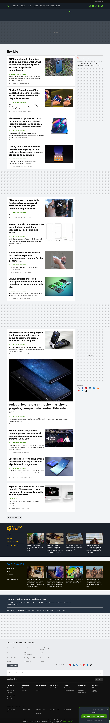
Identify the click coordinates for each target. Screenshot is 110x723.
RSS (98, 387)
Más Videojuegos (12, 579)
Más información (67, 721)
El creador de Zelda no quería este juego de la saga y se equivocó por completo (74, 581)
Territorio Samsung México (50, 6)
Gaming (23, 6)
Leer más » (24, 80)
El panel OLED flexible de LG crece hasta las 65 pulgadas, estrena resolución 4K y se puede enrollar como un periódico (26, 490)
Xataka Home (15, 528)
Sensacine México (40, 709)
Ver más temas (12, 665)
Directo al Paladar (54, 688)
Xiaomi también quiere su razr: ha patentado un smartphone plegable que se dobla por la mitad (26, 228)
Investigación (20, 610)
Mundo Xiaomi (11, 699)
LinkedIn (82, 390)
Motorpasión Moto (69, 690)
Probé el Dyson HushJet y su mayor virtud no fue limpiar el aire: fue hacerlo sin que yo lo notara (35, 548)
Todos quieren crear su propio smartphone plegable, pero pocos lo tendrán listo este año (38, 408)
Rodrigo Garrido (18, 166)
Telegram (94, 387)
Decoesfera (81, 690)
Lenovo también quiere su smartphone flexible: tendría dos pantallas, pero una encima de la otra (26, 282)
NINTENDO (10, 575)
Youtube (93, 6)
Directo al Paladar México (54, 710)
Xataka (9, 688)
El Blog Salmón (96, 688)
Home (30, 6)
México (9, 661)
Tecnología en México (48, 610)
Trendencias (81, 688)
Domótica (10, 535)
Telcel (42, 661)
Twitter (90, 6)
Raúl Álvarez (17, 452)
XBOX (8, 572)
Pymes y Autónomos (95, 690)
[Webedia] (99, 1)
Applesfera (10, 692)
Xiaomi (87, 65)
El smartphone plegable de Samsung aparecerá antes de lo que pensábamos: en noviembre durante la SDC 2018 (25, 434)
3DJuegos (24, 688)
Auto (36, 6)
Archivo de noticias (15, 517)
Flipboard (78, 390)
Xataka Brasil (10, 712)
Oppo (92, 65)
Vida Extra (24, 690)
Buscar (99, 672)
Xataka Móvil (10, 690)
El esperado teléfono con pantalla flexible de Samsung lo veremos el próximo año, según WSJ (26, 461)
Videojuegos (15, 564)
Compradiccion (82, 692)
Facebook (87, 6)
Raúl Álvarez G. (17, 111)
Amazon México (81, 61)
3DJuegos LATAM (25, 709)
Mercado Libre (92, 61)
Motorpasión (67, 688)
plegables (96, 63)
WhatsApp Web (83, 63)
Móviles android (60, 610)
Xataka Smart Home (11, 695)
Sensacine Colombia (38, 712)
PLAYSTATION (11, 569)
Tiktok (102, 6)
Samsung (80, 65)
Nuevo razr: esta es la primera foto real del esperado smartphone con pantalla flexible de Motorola (26, 256)
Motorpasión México (67, 710)
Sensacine (38, 688)
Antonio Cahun (17, 83)
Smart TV (10, 538)
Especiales (10, 653)
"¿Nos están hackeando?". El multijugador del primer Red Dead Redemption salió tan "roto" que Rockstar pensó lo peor (94, 582)
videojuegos (27, 661)
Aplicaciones (44, 653)
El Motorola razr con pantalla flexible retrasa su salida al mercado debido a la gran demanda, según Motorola (24, 204)
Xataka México (11, 709)
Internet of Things (13, 541)
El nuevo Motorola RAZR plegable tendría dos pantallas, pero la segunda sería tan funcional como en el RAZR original (26, 336)
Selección (15, 6)
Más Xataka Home (12, 546)
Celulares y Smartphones (17, 74)
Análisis (28, 610)
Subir (98, 680)
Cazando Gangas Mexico (45, 648)
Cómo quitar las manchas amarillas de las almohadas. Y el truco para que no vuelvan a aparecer (74, 548)
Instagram (96, 6)
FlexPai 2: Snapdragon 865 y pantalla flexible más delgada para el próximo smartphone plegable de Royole (24, 94)
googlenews (99, 6)
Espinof (38, 690)
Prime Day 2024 (36, 610)
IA (90, 63)
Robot (98, 65)
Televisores (12, 498)
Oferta (100, 61)
